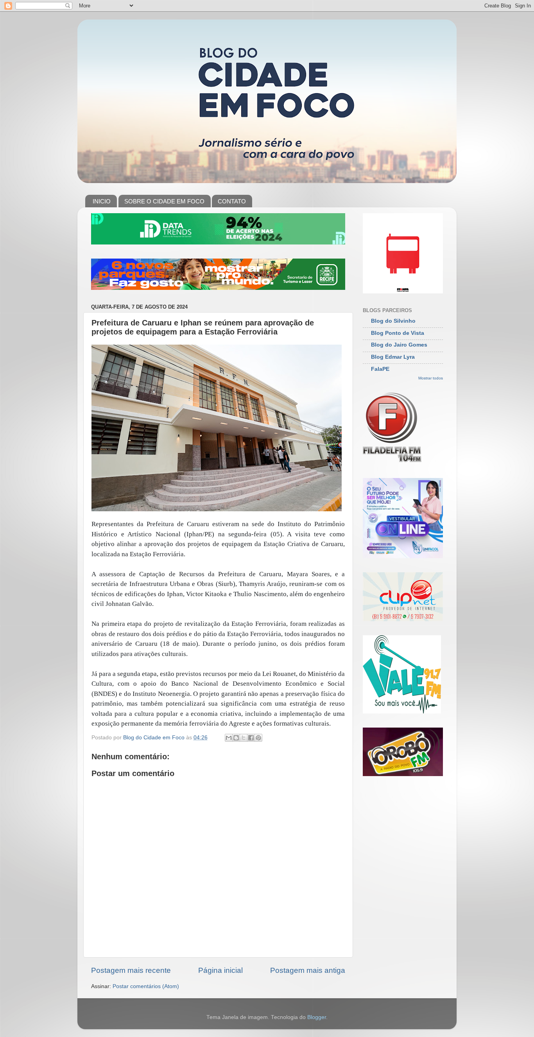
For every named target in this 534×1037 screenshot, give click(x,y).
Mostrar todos (430, 378)
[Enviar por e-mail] (229, 738)
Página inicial (220, 970)
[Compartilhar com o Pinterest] (258, 738)
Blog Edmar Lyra (393, 357)
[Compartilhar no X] (243, 738)
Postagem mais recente (131, 970)
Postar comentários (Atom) (146, 986)
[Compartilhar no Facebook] (251, 738)
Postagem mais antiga (307, 970)
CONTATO (232, 201)
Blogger (316, 1017)
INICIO (102, 201)
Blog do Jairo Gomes (399, 345)
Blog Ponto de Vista (397, 333)
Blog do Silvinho (393, 321)
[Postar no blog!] (236, 738)
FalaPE (380, 369)
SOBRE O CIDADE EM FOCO (164, 201)
